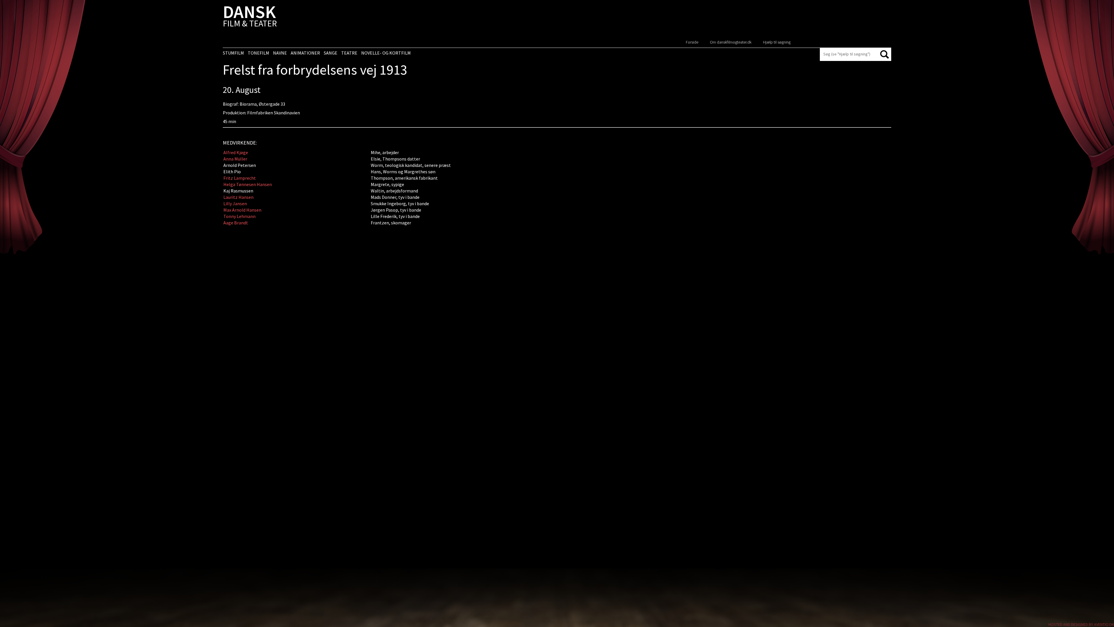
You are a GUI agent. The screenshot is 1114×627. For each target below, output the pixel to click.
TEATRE (349, 53)
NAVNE (280, 53)
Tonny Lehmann (239, 216)
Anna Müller (235, 159)
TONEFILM (258, 53)
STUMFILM (233, 53)
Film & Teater (250, 17)
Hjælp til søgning (777, 42)
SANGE (330, 53)
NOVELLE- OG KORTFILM (386, 53)
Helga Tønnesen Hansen (247, 184)
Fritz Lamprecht (239, 178)
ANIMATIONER (305, 53)
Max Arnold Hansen (242, 210)
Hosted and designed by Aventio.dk (1081, 624)
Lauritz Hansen (238, 197)
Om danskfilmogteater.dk (730, 42)
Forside (692, 42)
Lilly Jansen (235, 203)
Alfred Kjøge (235, 152)
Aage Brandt (235, 223)
